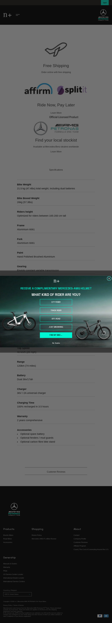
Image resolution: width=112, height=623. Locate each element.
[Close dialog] (109, 278)
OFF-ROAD (56, 318)
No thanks (56, 343)
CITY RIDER (56, 302)
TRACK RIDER (56, 310)
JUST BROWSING (56, 327)
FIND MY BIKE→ (56, 335)
